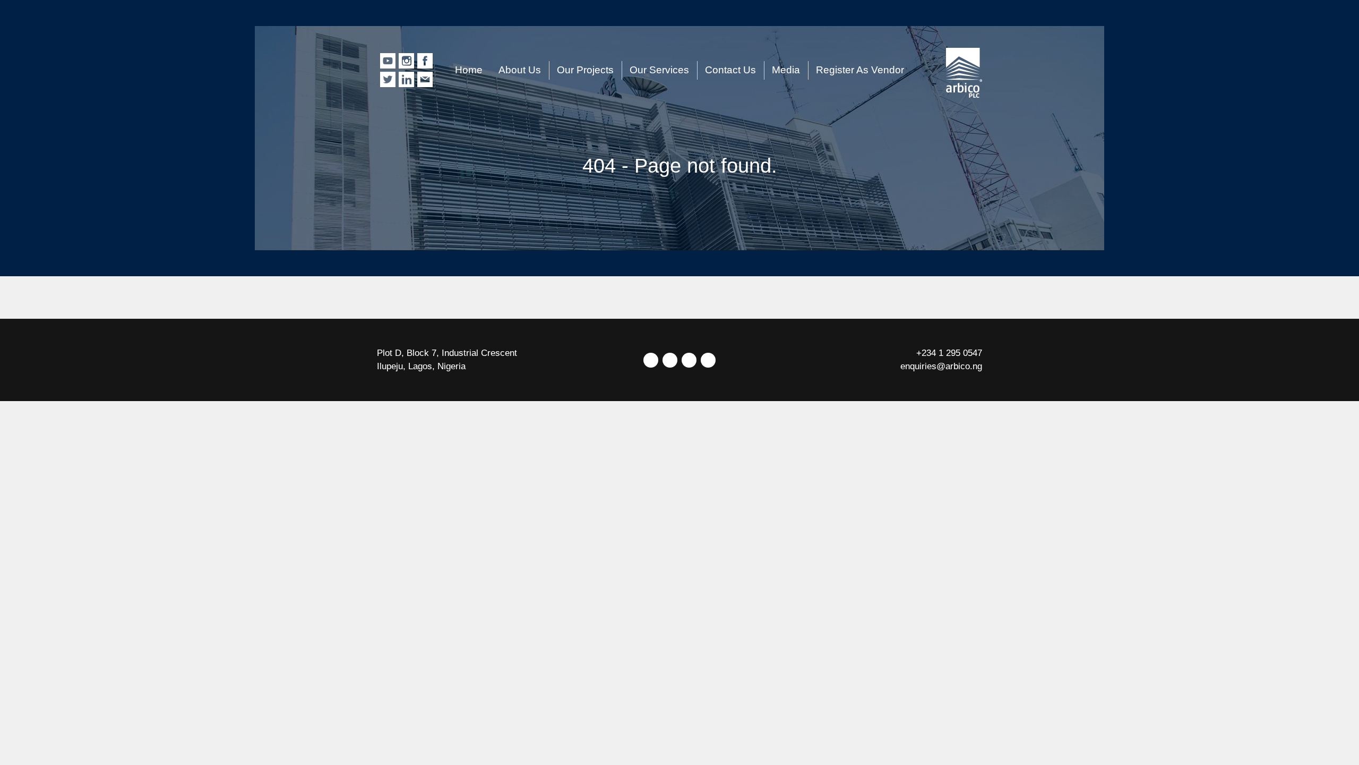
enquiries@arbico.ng (941, 366)
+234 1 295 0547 (949, 353)
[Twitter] (650, 360)
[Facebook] (670, 360)
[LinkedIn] (689, 360)
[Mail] (708, 360)
